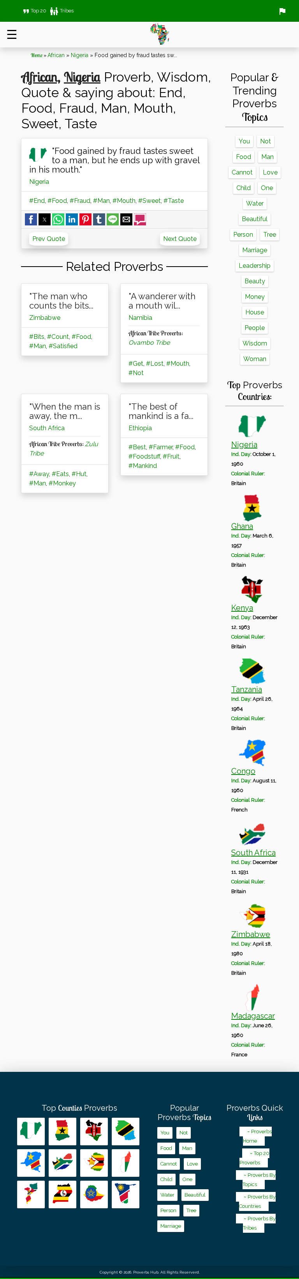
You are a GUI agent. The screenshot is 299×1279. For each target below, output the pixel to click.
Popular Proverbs (184, 1112)
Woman (254, 359)
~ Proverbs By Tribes (259, 1223)
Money (255, 296)
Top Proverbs (79, 1108)
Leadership (255, 265)
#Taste (174, 200)
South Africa (47, 428)
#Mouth (124, 200)
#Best (137, 447)
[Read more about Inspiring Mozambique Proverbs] (31, 1194)
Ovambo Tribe (149, 342)
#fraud (80, 200)
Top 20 (33, 11)
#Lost (155, 363)
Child (243, 188)
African (56, 55)
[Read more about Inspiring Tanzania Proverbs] (125, 1131)
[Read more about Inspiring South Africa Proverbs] (62, 1163)
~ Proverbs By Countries (257, 1201)
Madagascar (253, 1016)
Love (270, 172)
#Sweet (149, 200)
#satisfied (63, 346)
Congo (243, 771)
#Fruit (171, 456)
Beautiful (254, 219)
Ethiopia (140, 428)
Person (243, 234)
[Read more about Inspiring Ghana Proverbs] (62, 1131)
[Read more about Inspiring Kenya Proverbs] (94, 1131)
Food (243, 157)
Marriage (254, 250)
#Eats (60, 474)
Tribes (61, 11)
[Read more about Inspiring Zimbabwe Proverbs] (94, 1163)
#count (58, 336)
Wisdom (255, 343)
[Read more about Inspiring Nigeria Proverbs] (31, 1131)
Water (255, 203)
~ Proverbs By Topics (259, 1179)
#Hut (79, 474)
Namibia (140, 317)
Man (267, 157)
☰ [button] (12, 34)
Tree (269, 234)
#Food (57, 200)
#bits (36, 336)
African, (40, 76)
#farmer (160, 447)
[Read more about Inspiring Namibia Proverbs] (125, 1194)
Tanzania (246, 689)
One (267, 188)
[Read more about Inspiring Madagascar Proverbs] (125, 1163)
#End (37, 200)
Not (265, 141)
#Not (136, 373)
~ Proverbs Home (257, 1136)
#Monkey (62, 483)
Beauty (254, 281)
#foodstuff (144, 456)
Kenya (242, 607)
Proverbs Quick (255, 1112)
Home (36, 55)
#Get (135, 363)
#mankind (142, 465)
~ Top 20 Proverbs (254, 1158)
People (254, 328)
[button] (31, 219)
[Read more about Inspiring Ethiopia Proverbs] (94, 1194)
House (254, 312)
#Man (101, 200)
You (244, 141)
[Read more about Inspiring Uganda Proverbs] (62, 1194)
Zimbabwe (44, 317)
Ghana (242, 526)
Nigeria (79, 55)
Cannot (242, 172)
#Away (39, 474)
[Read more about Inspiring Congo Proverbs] (31, 1163)
